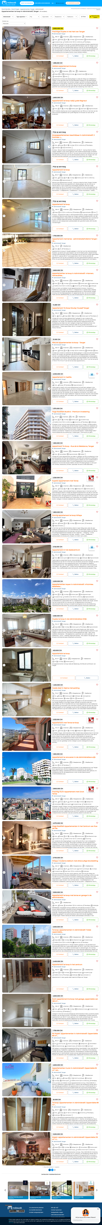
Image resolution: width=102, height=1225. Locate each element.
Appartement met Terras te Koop (65, 723)
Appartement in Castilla (61, 377)
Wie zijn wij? (54, 1207)
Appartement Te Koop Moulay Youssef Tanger (70, 308)
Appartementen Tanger (27, 9)
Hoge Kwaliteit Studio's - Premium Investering (71, 412)
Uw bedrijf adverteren (35, 1210)
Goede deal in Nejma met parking (66, 688)
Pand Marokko (6, 9)
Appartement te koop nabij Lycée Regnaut (69, 101)
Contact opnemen (56, 1210)
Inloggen (60, 3)
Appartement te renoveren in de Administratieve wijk (73, 757)
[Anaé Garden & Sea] (90, 1183)
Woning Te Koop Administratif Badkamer (79, 8)
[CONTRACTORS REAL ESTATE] (25, 1183)
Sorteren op (5, 21)
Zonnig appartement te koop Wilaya (67, 515)
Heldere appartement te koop (64, 66)
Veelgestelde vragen (57, 1212)
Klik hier (11, 1222)
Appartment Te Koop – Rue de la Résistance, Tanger (73, 446)
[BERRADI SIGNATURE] (47, 1183)
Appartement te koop (61, 170)
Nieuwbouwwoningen (42, 3)
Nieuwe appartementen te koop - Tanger (68, 343)
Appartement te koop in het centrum (67, 964)
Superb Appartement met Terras (65, 481)
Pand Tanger (15, 9)
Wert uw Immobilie (27, 3)
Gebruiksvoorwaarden (57, 1214)
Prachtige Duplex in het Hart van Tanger (68, 32)
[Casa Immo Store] (69, 1183)
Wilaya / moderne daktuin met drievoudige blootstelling (75, 861)
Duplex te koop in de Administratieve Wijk (69, 619)
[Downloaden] (17, 1209)
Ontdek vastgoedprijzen (36, 1212)
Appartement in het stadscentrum (66, 550)
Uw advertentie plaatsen (73, 3)
